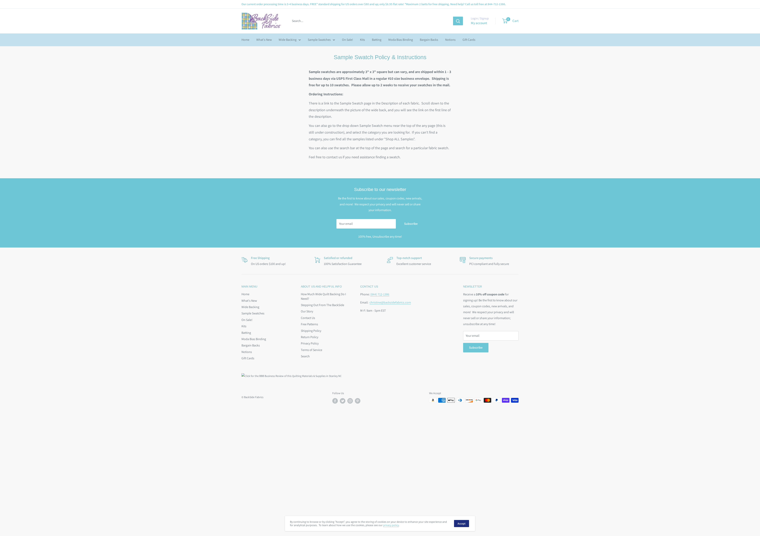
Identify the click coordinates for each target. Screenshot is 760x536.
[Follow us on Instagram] (350, 401)
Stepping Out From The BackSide (322, 305)
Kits (362, 40)
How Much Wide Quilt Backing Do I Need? (323, 296)
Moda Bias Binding (400, 40)
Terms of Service (311, 350)
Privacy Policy (310, 343)
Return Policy (309, 337)
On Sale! (347, 40)
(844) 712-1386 (379, 294)
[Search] (458, 21)
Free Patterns (309, 324)
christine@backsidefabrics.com (390, 302)
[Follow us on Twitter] (342, 401)
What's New (264, 40)
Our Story (307, 311)
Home (245, 40)
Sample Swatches (319, 40)
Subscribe (411, 224)
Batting (376, 40)
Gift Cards (469, 40)
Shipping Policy (311, 331)
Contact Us (308, 318)
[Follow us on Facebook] (335, 401)
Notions (450, 40)
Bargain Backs (429, 40)
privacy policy (391, 525)
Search (305, 356)
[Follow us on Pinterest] (357, 401)
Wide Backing (287, 40)
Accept (462, 523)
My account (479, 23)
